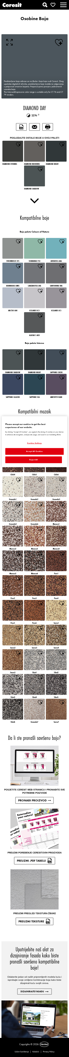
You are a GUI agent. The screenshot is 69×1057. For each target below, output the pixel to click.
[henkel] (44, 1044)
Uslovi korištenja (22, 1051)
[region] (34, 441)
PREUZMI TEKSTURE (31, 921)
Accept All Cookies (34, 451)
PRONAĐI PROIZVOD (32, 800)
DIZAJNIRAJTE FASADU (32, 991)
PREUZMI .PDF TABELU (31, 860)
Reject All (33, 460)
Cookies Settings (34, 443)
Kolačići (35, 1051)
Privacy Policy (48, 1051)
